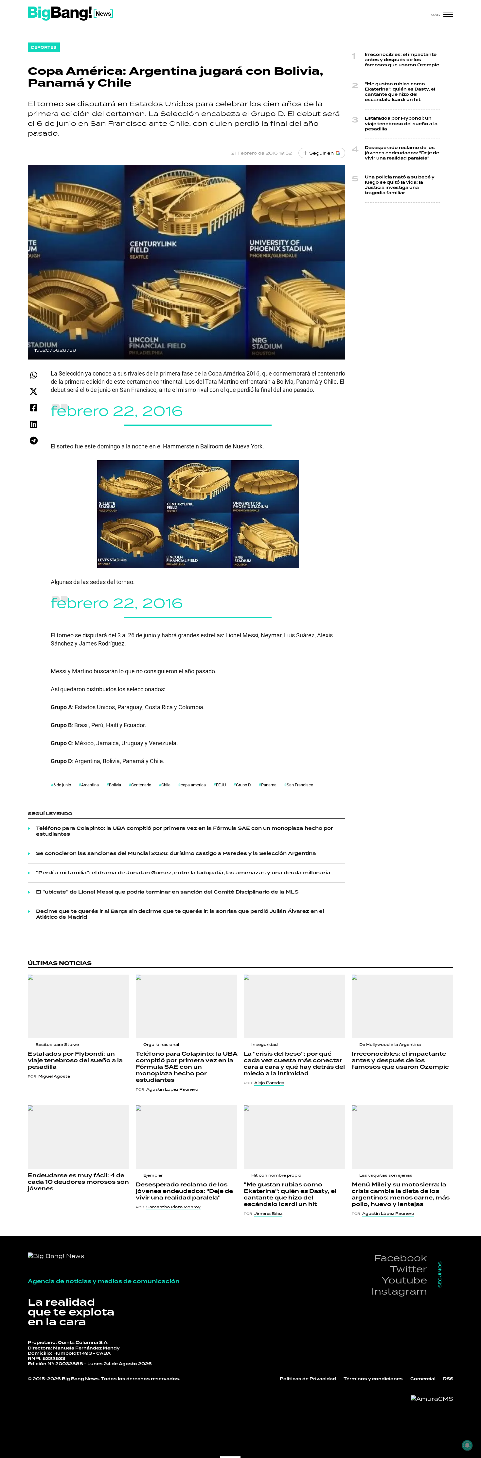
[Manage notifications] (467, 1445)
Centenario (141, 785)
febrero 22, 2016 (117, 411)
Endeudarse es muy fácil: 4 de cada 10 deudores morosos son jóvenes (78, 1182)
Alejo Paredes (269, 1082)
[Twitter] (33, 391)
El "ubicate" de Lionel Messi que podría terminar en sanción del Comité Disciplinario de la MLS (167, 892)
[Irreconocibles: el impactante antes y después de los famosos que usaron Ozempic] (402, 1006)
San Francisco (300, 785)
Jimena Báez (268, 1213)
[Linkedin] (33, 424)
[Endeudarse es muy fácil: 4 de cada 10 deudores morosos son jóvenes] (78, 1137)
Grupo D (243, 785)
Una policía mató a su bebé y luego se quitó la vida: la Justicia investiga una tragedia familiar (400, 185)
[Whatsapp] (33, 375)
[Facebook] (33, 407)
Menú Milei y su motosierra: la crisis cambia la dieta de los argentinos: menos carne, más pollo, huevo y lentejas (401, 1195)
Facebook (400, 1258)
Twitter (408, 1269)
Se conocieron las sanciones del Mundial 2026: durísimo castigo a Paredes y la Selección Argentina (176, 853)
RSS (448, 1379)
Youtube (404, 1280)
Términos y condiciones (373, 1379)
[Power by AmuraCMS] (432, 1398)
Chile (165, 785)
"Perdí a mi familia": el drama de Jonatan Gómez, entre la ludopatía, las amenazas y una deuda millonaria (183, 873)
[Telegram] (33, 440)
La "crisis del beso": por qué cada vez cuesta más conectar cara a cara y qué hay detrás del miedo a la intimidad (294, 1064)
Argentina (90, 785)
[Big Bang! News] (70, 14)
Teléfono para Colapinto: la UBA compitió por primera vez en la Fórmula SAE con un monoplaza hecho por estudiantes (184, 831)
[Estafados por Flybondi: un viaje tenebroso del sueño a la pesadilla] (78, 1006)
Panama (268, 785)
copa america (193, 785)
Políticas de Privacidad (308, 1379)
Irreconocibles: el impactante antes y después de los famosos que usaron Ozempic (402, 60)
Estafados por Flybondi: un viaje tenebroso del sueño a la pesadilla (401, 123)
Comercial (423, 1379)
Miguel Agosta (54, 1076)
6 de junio (62, 785)
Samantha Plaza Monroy (173, 1207)
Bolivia (115, 785)
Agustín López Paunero (172, 1089)
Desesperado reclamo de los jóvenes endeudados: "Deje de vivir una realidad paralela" (402, 153)
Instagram (399, 1291)
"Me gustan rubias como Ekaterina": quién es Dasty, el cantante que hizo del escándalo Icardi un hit (400, 92)
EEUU (221, 785)
